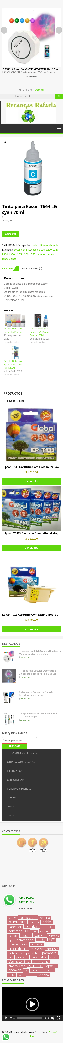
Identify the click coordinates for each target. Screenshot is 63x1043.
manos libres (18, 944)
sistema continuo (45, 254)
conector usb (18, 931)
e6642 (26, 249)
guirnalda (54, 935)
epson (34, 249)
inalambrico (24, 940)
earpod (13, 935)
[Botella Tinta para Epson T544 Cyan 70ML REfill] (15, 352)
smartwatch (17, 966)
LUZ (51, 940)
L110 (42, 249)
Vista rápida (32, 481)
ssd (26, 970)
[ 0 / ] (27, 89)
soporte (50, 966)
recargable (38, 957)
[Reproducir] (6, 1018)
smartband (41, 961)
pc (10, 957)
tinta (13, 258)
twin (21, 975)
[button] (5, 142)
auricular (28, 917)
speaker (15, 970)
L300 (5, 254)
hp (10, 940)
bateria (45, 918)
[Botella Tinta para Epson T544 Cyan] (15, 320)
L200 (49, 249)
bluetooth (17, 922)
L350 (12, 254)
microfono (18, 948)
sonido (35, 965)
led (40, 939)
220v (12, 918)
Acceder (39, 89)
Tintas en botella (48, 245)
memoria (36, 944)
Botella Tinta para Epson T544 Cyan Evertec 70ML (39, 332)
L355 (19, 254)
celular (31, 926)
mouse (52, 948)
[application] (32, 1004)
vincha (44, 975)
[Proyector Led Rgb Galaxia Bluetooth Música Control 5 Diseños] (31, 37)
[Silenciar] (53, 1018)
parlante (32, 953)
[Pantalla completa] (58, 1018)
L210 (56, 249)
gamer (39, 935)
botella (18, 249)
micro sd (37, 949)
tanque (6, 258)
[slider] (29, 1018)
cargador (15, 927)
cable (47, 922)
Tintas (34, 245)
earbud (44, 931)
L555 (32, 254)
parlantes (49, 953)
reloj (53, 957)
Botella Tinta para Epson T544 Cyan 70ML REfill (13, 364)
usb (31, 974)
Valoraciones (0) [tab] (31, 268)
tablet (35, 970)
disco (34, 931)
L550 (26, 254)
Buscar (14, 746)
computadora (48, 927)
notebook (15, 953)
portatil (21, 957)
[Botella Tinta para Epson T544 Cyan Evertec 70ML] (41, 320)
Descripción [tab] (10, 268)
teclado (48, 970)
